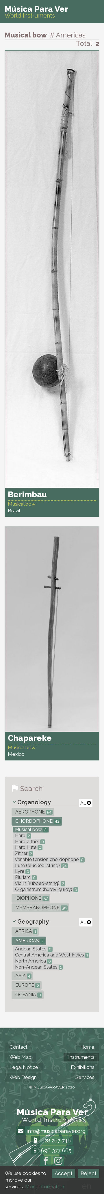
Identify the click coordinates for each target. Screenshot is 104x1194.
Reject (88, 1173)
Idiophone (31, 898)
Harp (22, 835)
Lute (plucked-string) (40, 865)
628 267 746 (55, 1140)
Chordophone (37, 821)
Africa (25, 931)
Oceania (27, 994)
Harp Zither (29, 841)
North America (32, 961)
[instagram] (58, 1161)
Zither (23, 853)
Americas (29, 940)
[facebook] (45, 1161)
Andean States (32, 949)
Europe (26, 985)
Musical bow (30, 829)
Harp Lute (27, 847)
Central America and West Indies (51, 955)
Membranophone (40, 907)
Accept (64, 1173)
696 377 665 (55, 1150)
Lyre (21, 871)
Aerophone (32, 812)
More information (44, 1186)
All (83, 803)
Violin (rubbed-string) (39, 883)
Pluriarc (25, 877)
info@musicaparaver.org (55, 1131)
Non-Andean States (38, 967)
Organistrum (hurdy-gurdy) (45, 889)
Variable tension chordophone (48, 859)
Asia (22, 975)
